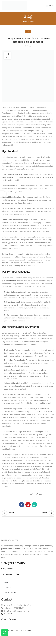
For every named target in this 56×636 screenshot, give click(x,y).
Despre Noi (8, 588)
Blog (31, 21)
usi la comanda (10, 281)
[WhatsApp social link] (34, 504)
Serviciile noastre (10, 593)
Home (25, 21)
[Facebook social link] (21, 504)
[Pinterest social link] (28, 504)
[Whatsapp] (4, 632)
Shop (6, 582)
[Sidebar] (3, 194)
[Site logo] (14, 6)
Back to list (28, 513)
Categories (6, 569)
